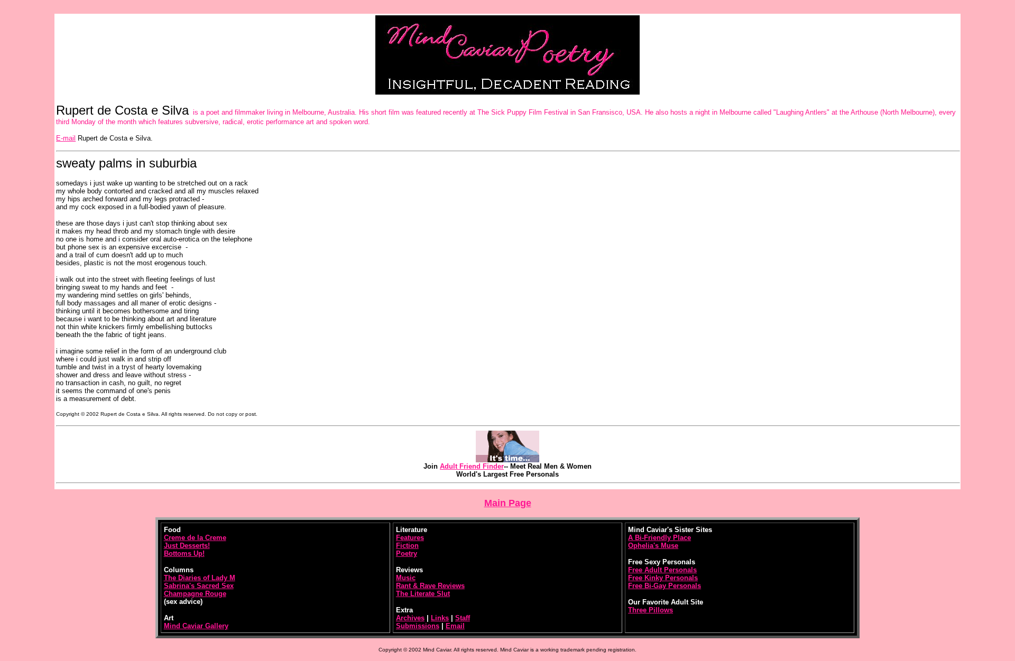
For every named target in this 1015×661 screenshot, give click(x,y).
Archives (410, 618)
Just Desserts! (187, 546)
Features (410, 538)
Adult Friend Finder (472, 466)
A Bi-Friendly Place (659, 538)
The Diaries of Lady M (199, 578)
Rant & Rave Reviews (430, 586)
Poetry (406, 553)
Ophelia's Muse (653, 546)
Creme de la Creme (195, 538)
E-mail (66, 138)
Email (455, 626)
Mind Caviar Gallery (196, 626)
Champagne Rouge (195, 594)
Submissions (417, 626)
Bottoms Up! (184, 553)
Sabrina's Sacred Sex (199, 586)
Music (406, 578)
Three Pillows (650, 610)
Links (440, 618)
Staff (462, 618)
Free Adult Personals (662, 570)
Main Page (507, 503)
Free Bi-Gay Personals (664, 586)
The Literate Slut (423, 594)
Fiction (407, 546)
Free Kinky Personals (663, 578)
